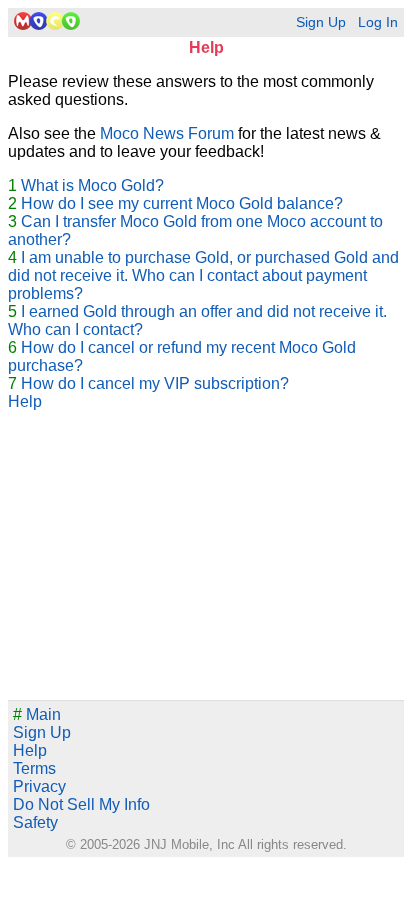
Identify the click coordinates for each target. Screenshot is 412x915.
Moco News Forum (167, 133)
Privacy (39, 786)
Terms (34, 768)
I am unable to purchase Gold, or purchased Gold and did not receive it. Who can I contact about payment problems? (203, 275)
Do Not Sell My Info (81, 804)
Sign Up (321, 22)
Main (37, 714)
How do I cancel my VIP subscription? (155, 383)
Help (25, 401)
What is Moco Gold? (92, 185)
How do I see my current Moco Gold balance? (182, 203)
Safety (35, 822)
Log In (378, 22)
